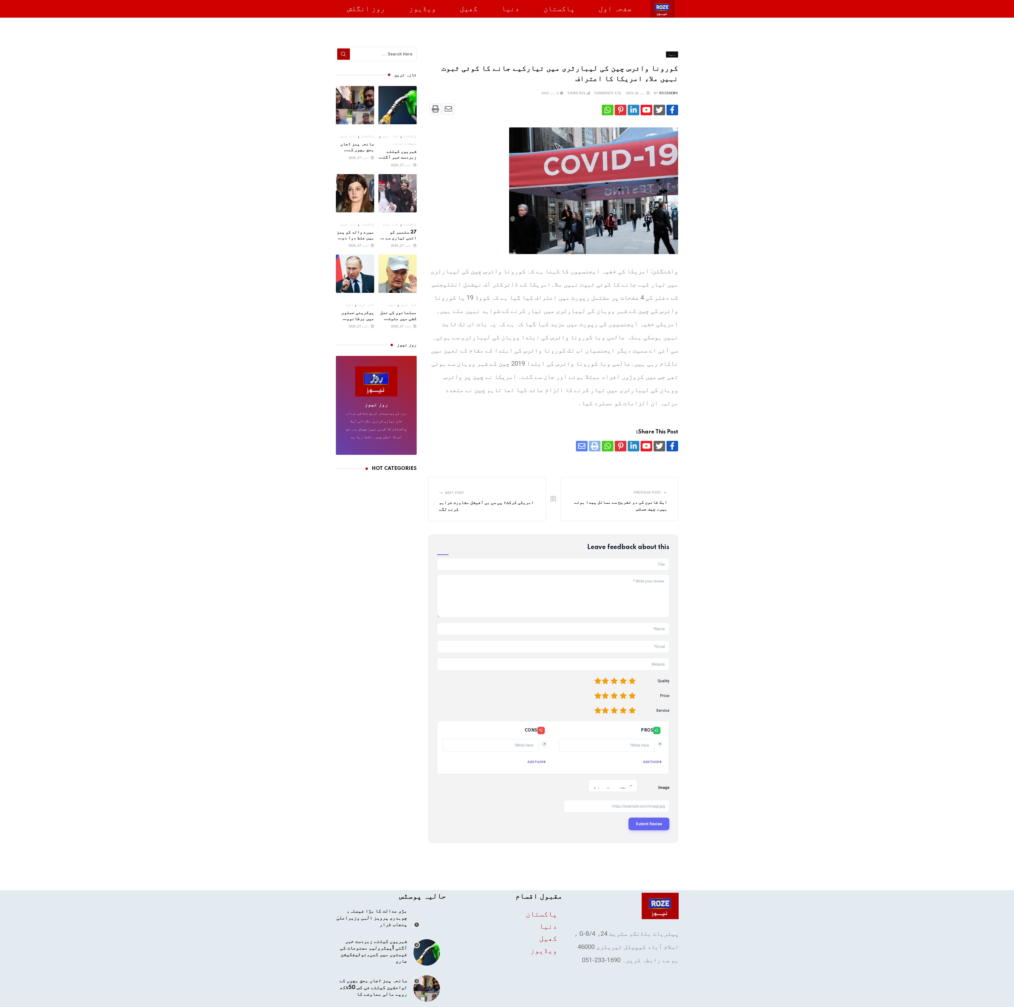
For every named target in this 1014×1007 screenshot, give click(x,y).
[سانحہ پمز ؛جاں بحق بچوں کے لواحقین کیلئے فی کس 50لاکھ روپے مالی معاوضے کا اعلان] (355, 105)
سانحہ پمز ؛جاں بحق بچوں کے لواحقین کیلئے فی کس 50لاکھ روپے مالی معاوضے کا (373, 987)
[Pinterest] (620, 110)
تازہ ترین (390, 136)
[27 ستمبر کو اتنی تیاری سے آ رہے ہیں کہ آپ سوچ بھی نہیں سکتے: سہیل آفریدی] (397, 193)
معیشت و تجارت (405, 143)
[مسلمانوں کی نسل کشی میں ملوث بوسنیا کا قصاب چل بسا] (397, 274)
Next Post (454, 493)
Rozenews (668, 93)
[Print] (435, 109)
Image (663, 787)
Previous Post (647, 492)
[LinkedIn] (633, 110)
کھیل (469, 8)
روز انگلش (366, 8)
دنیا (510, 8)
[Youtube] (646, 110)
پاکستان (559, 8)
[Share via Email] (448, 109)
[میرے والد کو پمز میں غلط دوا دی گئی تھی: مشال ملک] (355, 193)
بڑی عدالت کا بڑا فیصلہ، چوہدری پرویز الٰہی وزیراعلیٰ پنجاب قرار (371, 918)
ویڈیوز (422, 8)
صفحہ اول (615, 8)
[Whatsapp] (607, 110)
